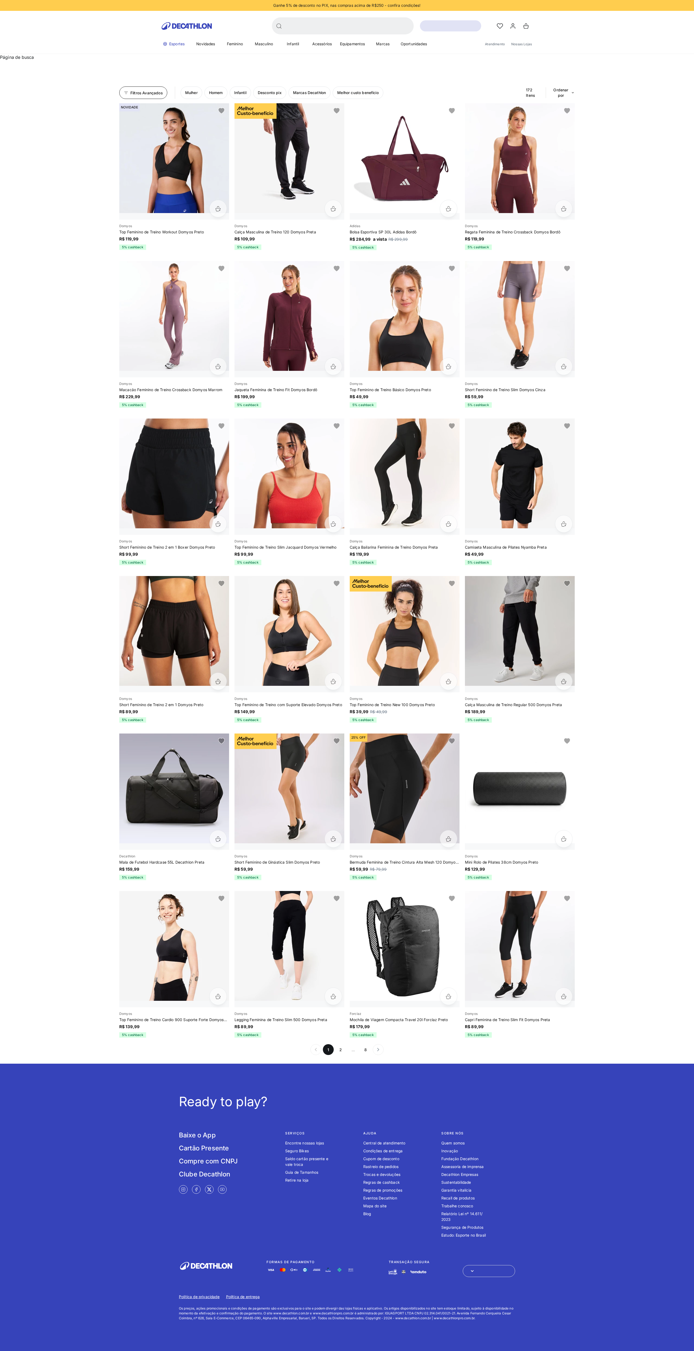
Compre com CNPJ (208, 1161)
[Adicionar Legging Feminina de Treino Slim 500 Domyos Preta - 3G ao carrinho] (333, 996)
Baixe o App (197, 1135)
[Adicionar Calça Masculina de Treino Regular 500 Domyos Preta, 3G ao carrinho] (564, 681)
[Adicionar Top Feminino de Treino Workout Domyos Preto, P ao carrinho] (218, 208)
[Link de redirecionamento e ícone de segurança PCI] (403, 1272)
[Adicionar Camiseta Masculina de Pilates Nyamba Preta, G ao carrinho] (564, 524)
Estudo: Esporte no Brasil (463, 1235)
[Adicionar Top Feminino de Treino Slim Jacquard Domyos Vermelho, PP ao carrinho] (333, 524)
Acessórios (322, 43)
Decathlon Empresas (459, 1174)
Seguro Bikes (297, 1151)
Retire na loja (297, 1180)
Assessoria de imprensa (462, 1166)
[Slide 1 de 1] (174, 158)
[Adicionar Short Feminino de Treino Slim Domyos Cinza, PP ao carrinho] (564, 366)
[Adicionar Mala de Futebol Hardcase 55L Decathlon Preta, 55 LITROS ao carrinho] (218, 839)
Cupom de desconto (381, 1158)
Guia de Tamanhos (302, 1172)
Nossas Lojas (521, 44)
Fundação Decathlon (459, 1158)
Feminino (235, 43)
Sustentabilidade (456, 1182)
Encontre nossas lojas (304, 1143)
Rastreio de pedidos (381, 1166)
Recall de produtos (458, 1198)
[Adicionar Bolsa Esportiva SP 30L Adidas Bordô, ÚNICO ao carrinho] (448, 208)
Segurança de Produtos (462, 1227)
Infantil (293, 43)
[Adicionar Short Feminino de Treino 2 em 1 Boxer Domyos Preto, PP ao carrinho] (218, 524)
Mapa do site (375, 1206)
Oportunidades (414, 43)
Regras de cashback (381, 1182)
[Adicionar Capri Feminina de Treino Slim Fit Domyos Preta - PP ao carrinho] (564, 996)
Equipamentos (352, 43)
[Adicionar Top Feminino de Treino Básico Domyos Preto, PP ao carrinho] (448, 366)
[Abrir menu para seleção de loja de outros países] (489, 1271)
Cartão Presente (204, 1148)
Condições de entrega (383, 1151)
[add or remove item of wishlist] (221, 111)
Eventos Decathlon (380, 1198)
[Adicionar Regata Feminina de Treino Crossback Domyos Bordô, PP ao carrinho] (564, 208)
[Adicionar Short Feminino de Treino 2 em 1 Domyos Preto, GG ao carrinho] (218, 681)
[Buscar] (279, 26)
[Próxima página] (378, 1049)
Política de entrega (243, 1296)
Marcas (383, 43)
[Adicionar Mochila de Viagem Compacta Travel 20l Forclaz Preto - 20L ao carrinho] (448, 996)
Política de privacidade (199, 1296)
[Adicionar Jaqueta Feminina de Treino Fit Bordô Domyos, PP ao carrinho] (333, 366)
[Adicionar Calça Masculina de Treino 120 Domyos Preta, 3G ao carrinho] (333, 208)
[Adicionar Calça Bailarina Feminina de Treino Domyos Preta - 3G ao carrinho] (448, 524)
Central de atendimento (384, 1143)
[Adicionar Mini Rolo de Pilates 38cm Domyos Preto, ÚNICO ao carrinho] (564, 839)
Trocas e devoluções (381, 1174)
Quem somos (453, 1143)
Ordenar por (560, 93)
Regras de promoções (382, 1190)
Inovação (449, 1151)
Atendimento (495, 44)
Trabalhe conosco (457, 1206)
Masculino (264, 43)
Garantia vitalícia (456, 1190)
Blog (367, 1213)
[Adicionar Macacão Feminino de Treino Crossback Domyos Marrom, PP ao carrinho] (218, 366)
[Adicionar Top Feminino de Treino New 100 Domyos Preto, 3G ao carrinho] (448, 681)
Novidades (205, 43)
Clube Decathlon (204, 1174)
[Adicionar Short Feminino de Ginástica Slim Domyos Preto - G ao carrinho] (333, 839)
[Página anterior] (315, 1049)
